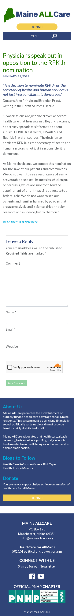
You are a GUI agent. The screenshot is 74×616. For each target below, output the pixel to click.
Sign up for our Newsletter (37, 566)
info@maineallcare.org (37, 538)
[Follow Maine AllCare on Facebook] (32, 577)
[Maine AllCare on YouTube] (41, 577)
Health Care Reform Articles (22, 464)
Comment (13, 263)
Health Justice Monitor (18, 468)
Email (10, 329)
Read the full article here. (21, 222)
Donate (37, 27)
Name (11, 312)
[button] (35, 36)
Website (12, 346)
